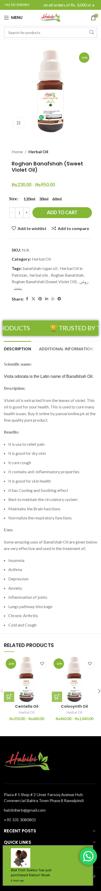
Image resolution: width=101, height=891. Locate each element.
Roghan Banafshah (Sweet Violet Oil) (44, 281)
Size (13, 198)
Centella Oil (26, 706)
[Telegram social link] (59, 298)
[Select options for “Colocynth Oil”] (57, 697)
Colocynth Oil (74, 706)
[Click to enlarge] (19, 123)
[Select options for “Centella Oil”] (9, 697)
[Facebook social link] (27, 298)
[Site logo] (50, 17)
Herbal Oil (38, 151)
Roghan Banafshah (67, 275)
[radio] (29, 198)
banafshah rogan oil (40, 268)
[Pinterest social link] (40, 298)
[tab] (17, 348)
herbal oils (39, 275)
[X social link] (33, 298)
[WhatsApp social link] (53, 298)
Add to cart (62, 212)
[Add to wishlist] (42, 663)
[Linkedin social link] (47, 298)
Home (17, 151)
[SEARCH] (91, 32)
